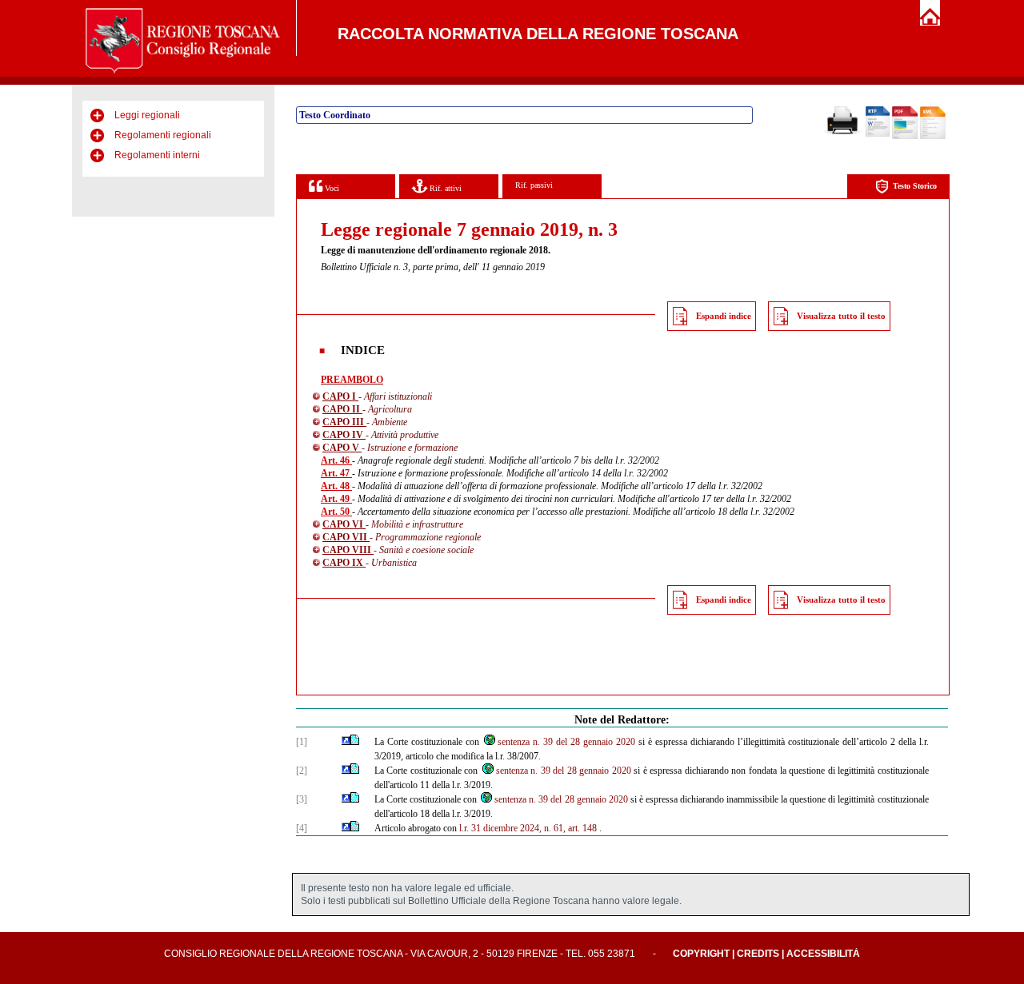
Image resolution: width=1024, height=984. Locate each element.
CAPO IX (344, 562)
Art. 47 (336, 473)
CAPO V (342, 447)
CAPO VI (344, 524)
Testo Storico (915, 185)
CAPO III (344, 422)
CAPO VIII (348, 550)
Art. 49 (336, 498)
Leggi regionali (147, 115)
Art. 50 (336, 511)
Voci (330, 188)
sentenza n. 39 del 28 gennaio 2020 (566, 741)
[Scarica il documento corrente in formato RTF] (878, 133)
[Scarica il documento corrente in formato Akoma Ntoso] (933, 135)
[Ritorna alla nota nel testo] (346, 741)
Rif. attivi (444, 188)
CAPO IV (344, 434)
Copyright (701, 953)
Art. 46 (336, 460)
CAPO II (342, 409)
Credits (758, 953)
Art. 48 (336, 486)
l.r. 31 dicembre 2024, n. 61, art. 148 (528, 828)
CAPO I (340, 396)
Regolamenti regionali (162, 135)
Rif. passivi (534, 185)
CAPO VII (346, 537)
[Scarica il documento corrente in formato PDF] (905, 135)
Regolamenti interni (157, 155)
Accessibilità (823, 953)
